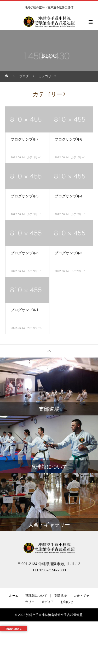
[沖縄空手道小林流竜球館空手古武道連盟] (49, 548)
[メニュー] (90, 22)
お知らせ (67, 602)
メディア (47, 602)
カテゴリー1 (34, 157)
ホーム (14, 595)
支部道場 (60, 595)
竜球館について (36, 595)
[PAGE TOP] (49, 351)
